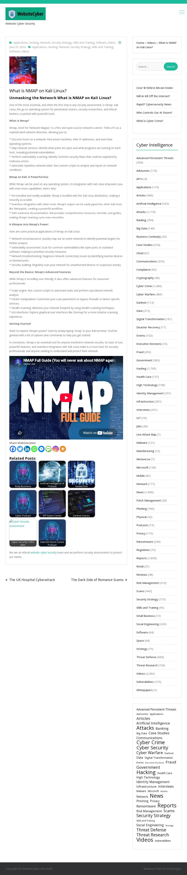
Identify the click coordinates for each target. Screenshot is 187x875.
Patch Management (148, 500)
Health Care (143, 377)
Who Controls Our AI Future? (154, 112)
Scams (140, 591)
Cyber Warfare (145, 294)
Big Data (141, 228)
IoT (138, 418)
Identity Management (150, 393)
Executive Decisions (148, 344)
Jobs (139, 426)
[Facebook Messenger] (41, 449)
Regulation (143, 550)
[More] (63, 449)
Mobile (140, 475)
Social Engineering (147, 624)
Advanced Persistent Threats (154, 158)
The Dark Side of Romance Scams (97, 579)
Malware (141, 442)
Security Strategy (62, 42)
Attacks (141, 212)
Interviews (143, 409)
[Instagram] (55, 449)
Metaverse (143, 459)
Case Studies (144, 245)
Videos (112, 42)
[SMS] (48, 449)
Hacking (34, 42)
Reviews (141, 574)
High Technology (147, 385)
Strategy (141, 649)
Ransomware (144, 541)
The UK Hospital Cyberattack (32, 579)
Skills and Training (83, 42)
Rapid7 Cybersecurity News (153, 104)
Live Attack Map (146, 434)
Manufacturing (145, 451)
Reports (141, 558)
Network (45, 42)
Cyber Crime (144, 286)
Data (139, 311)
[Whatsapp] (34, 449)
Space (140, 640)
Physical (141, 517)
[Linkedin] (27, 449)
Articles (141, 195)
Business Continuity (148, 236)
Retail (140, 566)
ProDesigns (174, 868)
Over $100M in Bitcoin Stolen (154, 88)
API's (139, 179)
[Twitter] (20, 449)
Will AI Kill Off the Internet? (153, 96)
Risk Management (147, 583)
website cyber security (43, 552)
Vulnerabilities (145, 682)
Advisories (143, 170)
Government (144, 360)
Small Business (145, 616)
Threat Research (147, 665)
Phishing (141, 508)
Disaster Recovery (148, 327)
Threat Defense (146, 657)
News (140, 492)
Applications (21, 42)
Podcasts (142, 525)
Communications (146, 261)
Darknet (141, 302)
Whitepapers (144, 690)
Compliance (143, 269)
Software (101, 42)
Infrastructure (145, 401)
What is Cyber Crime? (149, 121)
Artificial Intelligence (148, 203)
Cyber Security (152, 747)
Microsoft (142, 467)
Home (140, 43)
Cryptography (145, 278)
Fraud (140, 352)
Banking (141, 220)
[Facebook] (13, 449)
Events (140, 335)
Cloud (139, 253)
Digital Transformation (150, 319)
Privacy (141, 533)
